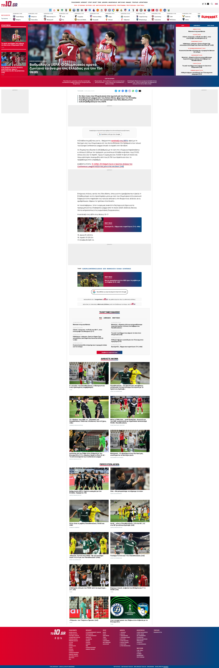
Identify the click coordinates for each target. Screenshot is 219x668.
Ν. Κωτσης (122, 639)
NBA (87, 646)
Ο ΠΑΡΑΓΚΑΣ (140, 637)
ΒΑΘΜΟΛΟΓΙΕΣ (111, 5)
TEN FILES (135, 2)
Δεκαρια (122, 630)
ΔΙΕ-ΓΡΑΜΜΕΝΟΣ (141, 635)
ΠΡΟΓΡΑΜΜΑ (121, 5)
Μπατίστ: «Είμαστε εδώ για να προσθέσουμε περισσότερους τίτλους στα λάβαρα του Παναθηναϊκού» (197, 59)
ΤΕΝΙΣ (99, 2)
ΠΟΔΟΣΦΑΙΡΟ (75, 2)
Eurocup (88, 637)
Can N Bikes (106, 641)
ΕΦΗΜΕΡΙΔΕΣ (140, 655)
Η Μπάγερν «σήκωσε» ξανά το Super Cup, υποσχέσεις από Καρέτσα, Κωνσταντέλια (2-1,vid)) (197, 44)
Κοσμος (71, 651)
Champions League (74, 637)
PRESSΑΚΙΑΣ (140, 641)
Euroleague (89, 634)
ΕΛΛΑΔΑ (119, 268)
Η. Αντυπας (123, 644)
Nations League (73, 656)
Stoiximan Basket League (93, 632)
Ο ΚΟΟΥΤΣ (139, 642)
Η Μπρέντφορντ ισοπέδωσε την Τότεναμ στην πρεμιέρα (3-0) (196, 73)
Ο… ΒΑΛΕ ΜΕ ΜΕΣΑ (141, 644)
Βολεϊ (104, 632)
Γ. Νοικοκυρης (124, 635)
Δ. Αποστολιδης (124, 642)
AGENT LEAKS (140, 634)
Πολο (104, 634)
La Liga (71, 642)
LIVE (93, 5)
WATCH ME (121, 2)
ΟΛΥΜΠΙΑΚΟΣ (127, 268)
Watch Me (140, 648)
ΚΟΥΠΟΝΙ (89, 5)
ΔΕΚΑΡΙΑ (105, 2)
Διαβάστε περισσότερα (109, 352)
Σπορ (104, 630)
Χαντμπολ (106, 635)
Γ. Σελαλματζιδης (125, 637)
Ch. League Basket (91, 635)
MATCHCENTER (101, 5)
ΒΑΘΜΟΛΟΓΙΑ (111, 268)
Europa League (73, 639)
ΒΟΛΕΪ (95, 2)
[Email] (139, 90)
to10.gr (80, 91)
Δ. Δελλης (122, 634)
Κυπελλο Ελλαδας (74, 652)
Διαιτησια (71, 657)
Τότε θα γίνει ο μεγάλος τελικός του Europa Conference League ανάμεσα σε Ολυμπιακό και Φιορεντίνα (76, 82)
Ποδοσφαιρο (73, 630)
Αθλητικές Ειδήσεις (103, 304)
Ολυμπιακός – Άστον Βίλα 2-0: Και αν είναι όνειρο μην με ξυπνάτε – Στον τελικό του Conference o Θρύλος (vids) (110, 82)
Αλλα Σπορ (106, 644)
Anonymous (140, 630)
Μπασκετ (89, 630)
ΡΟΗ (75, 5)
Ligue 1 (71, 647)
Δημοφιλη (107, 318)
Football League (74, 635)
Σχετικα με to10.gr (127, 666)
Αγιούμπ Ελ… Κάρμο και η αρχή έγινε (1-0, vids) (127, 347)
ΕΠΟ (70, 659)
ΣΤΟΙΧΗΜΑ (81, 5)
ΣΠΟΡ (90, 2)
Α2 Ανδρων (89, 639)
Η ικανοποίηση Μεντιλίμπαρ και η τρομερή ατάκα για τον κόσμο (196, 51)
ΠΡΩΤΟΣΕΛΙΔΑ (131, 5)
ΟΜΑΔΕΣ (128, 2)
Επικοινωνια (150, 666)
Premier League (73, 641)
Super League (73, 632)
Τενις (104, 637)
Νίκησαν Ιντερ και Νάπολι (196, 31)
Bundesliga (72, 646)
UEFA (104, 268)
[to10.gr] (9, 4)
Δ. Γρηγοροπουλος (125, 646)
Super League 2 (73, 634)
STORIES (139, 653)
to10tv (139, 652)
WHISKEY (165, 666)
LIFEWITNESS (143, 2)
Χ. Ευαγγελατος (124, 641)
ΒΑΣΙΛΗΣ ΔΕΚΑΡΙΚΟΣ (142, 639)
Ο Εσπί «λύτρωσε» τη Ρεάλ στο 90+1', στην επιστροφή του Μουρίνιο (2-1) (197, 37)
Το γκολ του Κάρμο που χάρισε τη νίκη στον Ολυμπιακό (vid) (196, 66)
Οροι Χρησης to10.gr (140, 666)
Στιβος (105, 639)
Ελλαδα (88, 641)
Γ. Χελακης (123, 632)
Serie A (71, 644)
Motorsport (107, 642)
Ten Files (156, 630)
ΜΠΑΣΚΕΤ (84, 2)
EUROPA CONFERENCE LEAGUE (92, 268)
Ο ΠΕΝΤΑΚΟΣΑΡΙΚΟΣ (142, 632)
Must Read (116, 318)
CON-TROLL (140, 5)
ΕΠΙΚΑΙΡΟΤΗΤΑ (158, 632)
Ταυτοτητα (116, 666)
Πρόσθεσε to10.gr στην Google (110, 134)
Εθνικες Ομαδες (73, 654)
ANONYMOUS (112, 2)
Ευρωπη (71, 649)
